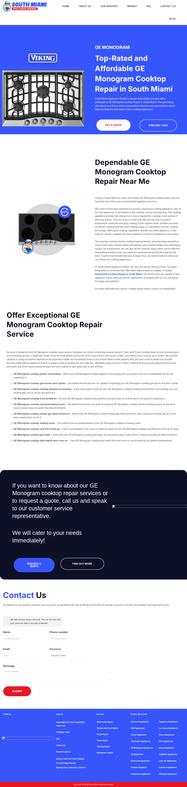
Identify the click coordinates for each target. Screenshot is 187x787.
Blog (172, 18)
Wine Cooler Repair (105, 722)
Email (6, 649)
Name (6, 632)
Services (55, 649)
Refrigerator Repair (105, 753)
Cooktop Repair (103, 746)
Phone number (59, 632)
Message (9, 665)
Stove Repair (102, 740)
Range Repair (102, 734)
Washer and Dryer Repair (107, 728)
